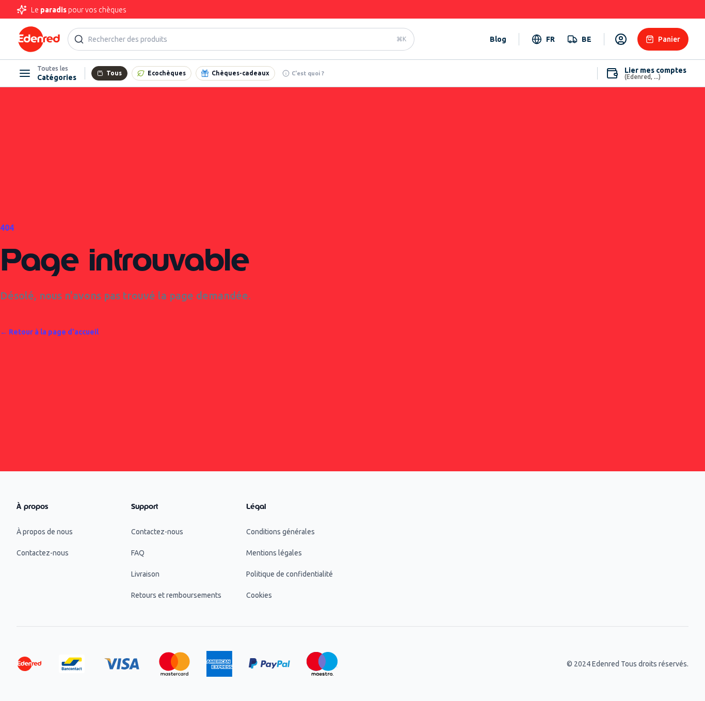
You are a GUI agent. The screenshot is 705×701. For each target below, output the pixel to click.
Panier (669, 39)
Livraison (145, 574)
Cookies (259, 595)
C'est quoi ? (308, 73)
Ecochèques (167, 73)
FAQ (138, 553)
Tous (114, 73)
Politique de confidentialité (289, 574)
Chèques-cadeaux (240, 73)
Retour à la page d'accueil (49, 332)
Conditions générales (280, 532)
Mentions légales (274, 553)
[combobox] (543, 39)
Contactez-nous (43, 553)
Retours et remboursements (176, 595)
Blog (498, 39)
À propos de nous (45, 532)
